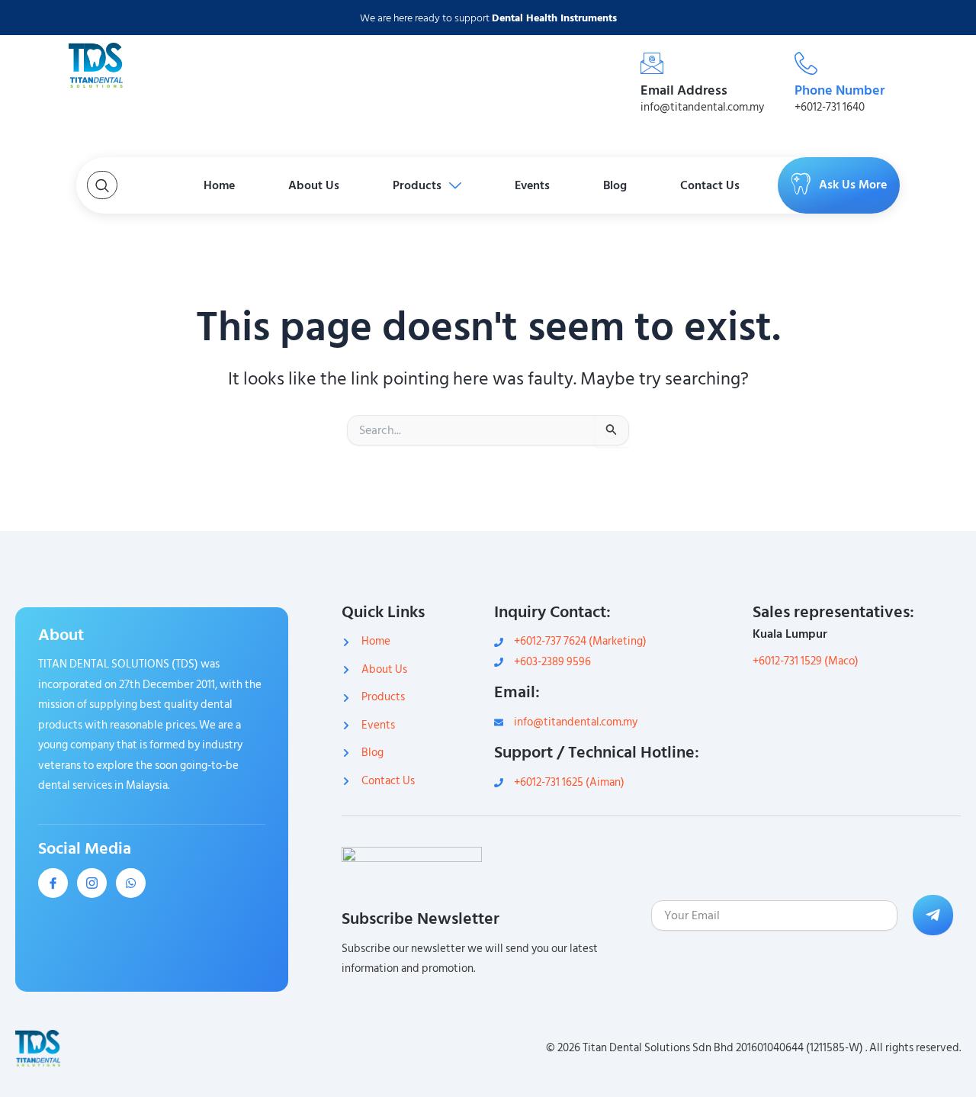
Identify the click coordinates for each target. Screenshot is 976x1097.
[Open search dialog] (102, 185)
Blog (615, 185)
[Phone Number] (806, 63)
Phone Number (839, 90)
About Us (313, 185)
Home (219, 185)
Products (417, 185)
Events (532, 185)
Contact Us (710, 185)
